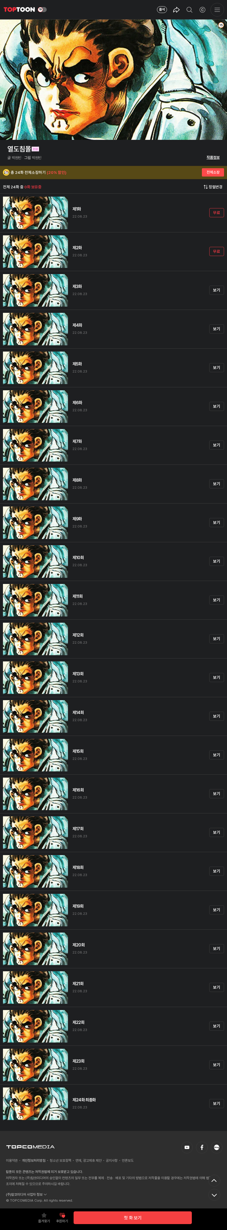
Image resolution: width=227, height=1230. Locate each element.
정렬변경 (216, 186)
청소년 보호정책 (60, 1160)
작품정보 (213, 157)
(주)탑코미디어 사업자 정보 (24, 1194)
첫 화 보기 (133, 1218)
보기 (216, 290)
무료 (216, 212)
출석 (162, 9)
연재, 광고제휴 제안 (88, 1160)
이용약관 (12, 1160)
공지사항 (112, 1160)
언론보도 (128, 1160)
